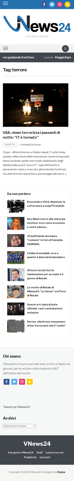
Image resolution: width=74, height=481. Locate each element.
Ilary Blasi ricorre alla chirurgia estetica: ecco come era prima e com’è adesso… (46, 223)
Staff (39, 452)
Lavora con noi (55, 452)
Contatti (45, 457)
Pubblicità (30, 457)
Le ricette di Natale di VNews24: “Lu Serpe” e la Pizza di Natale (46, 291)
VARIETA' (9, 144)
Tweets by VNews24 (16, 407)
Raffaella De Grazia (31, 144)
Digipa (61, 472)
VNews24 (37, 443)
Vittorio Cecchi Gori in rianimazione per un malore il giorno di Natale (45, 274)
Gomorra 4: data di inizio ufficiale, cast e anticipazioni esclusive (44, 308)
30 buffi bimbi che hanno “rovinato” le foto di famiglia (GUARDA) (45, 240)
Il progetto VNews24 (20, 452)
